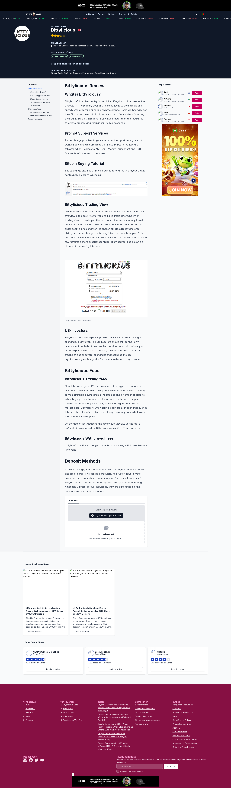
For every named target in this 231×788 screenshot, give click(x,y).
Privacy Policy (137, 771)
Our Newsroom (180, 731)
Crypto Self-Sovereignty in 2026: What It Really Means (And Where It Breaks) (115, 717)
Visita (197, 93)
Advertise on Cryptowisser (185, 743)
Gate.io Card (68, 712)
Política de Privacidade (183, 712)
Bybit (166, 92)
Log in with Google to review (108, 515)
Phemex (167, 119)
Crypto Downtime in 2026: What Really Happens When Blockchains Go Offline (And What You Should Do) (115, 727)
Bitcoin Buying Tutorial (39, 99)
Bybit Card (68, 708)
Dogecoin (77, 73)
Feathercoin (87, 73)
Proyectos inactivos (182, 724)
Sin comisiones (142, 712)
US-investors (35, 106)
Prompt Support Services (40, 95)
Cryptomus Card (70, 705)
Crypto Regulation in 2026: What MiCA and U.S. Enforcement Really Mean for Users (114, 746)
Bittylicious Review (35, 89)
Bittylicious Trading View (40, 102)
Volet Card (68, 716)
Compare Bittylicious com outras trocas (70, 64)
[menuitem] (90, 14)
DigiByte (67, 73)
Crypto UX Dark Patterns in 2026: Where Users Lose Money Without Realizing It (114, 708)
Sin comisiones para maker (147, 720)
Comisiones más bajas (145, 708)
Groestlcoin (100, 73)
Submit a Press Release (183, 747)
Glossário (177, 708)
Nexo (166, 112)
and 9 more (111, 73)
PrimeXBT (168, 99)
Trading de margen (143, 716)
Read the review (53, 669)
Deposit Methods (35, 119)
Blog (175, 716)
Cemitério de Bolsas (182, 720)
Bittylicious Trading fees (39, 112)
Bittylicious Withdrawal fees (41, 116)
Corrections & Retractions (185, 739)
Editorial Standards (181, 735)
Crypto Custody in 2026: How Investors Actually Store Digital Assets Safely (112, 736)
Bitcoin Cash (57, 73)
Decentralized (141, 705)
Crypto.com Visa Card (73, 720)
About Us (177, 728)
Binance (167, 105)
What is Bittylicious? (38, 92)
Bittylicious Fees (34, 109)
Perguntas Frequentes (183, 705)
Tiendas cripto (141, 724)
